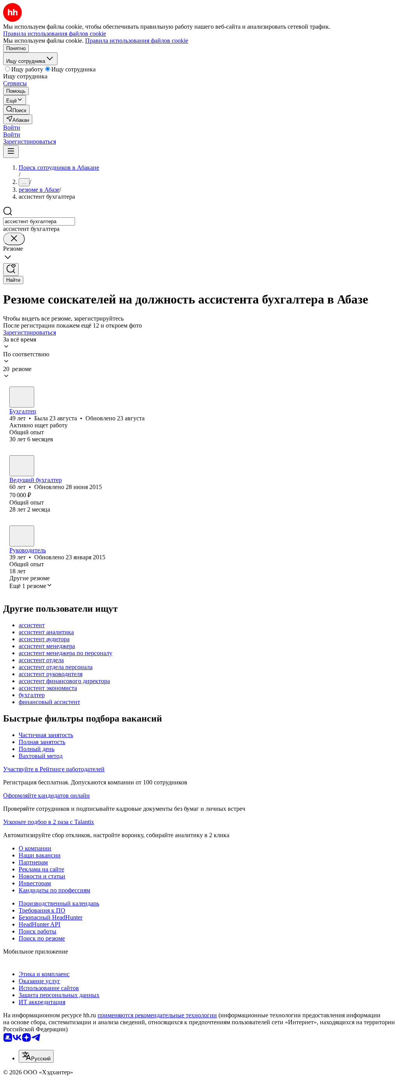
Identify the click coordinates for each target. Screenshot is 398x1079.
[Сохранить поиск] (11, 269)
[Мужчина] (21, 536)
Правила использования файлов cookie (136, 40)
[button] (11, 127)
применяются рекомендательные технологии (157, 1015)
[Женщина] (21, 397)
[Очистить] (14, 238)
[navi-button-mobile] (11, 151)
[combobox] (39, 221)
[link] (16, 109)
